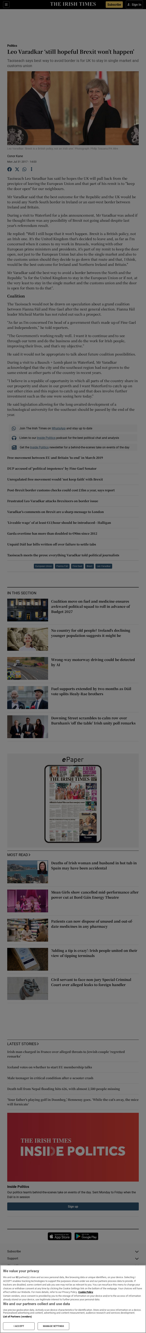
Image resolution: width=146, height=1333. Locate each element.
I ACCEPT (19, 1326)
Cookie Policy (85, 1292)
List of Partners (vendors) (17, 1316)
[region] (73, 1299)
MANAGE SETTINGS (53, 1326)
